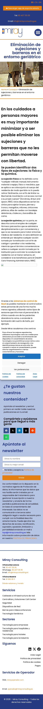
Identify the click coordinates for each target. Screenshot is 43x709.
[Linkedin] (30, 649)
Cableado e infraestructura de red (18, 595)
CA (36, 2)
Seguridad (7, 603)
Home (4, 89)
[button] (38, 32)
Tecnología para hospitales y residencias (16, 629)
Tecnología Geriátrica (12, 613)
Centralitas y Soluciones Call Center (19, 599)
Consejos (13, 89)
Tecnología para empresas (15, 624)
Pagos (38, 665)
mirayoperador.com (15, 680)
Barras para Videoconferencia (16, 610)
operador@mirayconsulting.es (20, 689)
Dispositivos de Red (11, 606)
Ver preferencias (21, 369)
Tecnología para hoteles (14, 634)
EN (40, 2)
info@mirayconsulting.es (24, 21)
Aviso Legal (35, 655)
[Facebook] (39, 649)
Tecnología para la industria (15, 638)
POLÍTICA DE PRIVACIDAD (25, 538)
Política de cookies (32, 662)
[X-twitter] (34, 649)
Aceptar (21, 356)
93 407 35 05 (24, 15)
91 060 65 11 (10, 579)
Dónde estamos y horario (13, 583)
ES (32, 2)
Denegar (22, 363)
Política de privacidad (30, 658)
